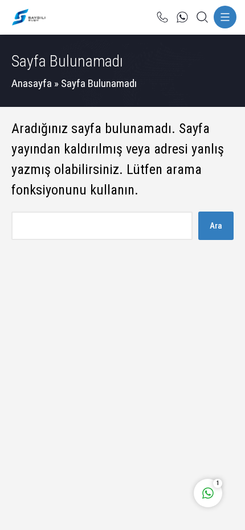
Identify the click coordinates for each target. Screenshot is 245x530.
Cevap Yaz (136, 445)
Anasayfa (31, 83)
